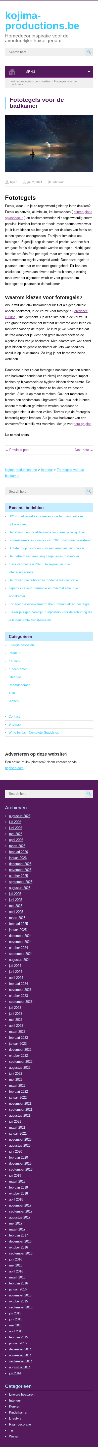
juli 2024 (15, 966)
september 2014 (20, 1361)
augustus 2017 (19, 1217)
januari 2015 (18, 1343)
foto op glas (82, 424)
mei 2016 (15, 1265)
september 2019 (20, 1169)
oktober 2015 (18, 1301)
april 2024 (16, 978)
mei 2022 (15, 1079)
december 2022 (20, 1049)
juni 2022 (15, 1073)
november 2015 (20, 1295)
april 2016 (16, 1271)
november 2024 (20, 942)
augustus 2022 (19, 1067)
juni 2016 (15, 1259)
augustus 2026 (19, 816)
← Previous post (17, 450)
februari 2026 (18, 852)
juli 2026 (15, 822)
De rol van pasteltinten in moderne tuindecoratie (43, 580)
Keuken (14, 661)
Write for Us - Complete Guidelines (34, 732)
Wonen (14, 701)
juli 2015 (15, 1313)
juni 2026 (15, 828)
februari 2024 (18, 984)
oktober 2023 (18, 996)
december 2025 (20, 864)
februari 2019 (18, 1187)
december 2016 (20, 1241)
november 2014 (20, 1355)
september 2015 (20, 1307)
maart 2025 (17, 918)
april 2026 (16, 840)
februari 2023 (18, 1037)
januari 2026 (18, 858)
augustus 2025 (19, 888)
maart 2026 (17, 846)
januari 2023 (18, 1043)
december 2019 (20, 1163)
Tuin (12, 693)
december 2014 (20, 1349)
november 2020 (20, 1139)
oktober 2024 (18, 948)
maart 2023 (17, 1032)
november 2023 (20, 990)
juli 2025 (15, 894)
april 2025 (16, 912)
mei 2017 (15, 1223)
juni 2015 (15, 1319)
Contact (14, 716)
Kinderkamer (18, 669)
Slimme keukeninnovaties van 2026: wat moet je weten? (49, 540)
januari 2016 (18, 1289)
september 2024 (20, 954)
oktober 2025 (18, 876)
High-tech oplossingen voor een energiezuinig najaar (46, 548)
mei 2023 (15, 1020)
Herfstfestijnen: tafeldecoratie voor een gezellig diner (47, 532)
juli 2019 (15, 1175)
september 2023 (20, 1002)
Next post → (84, 450)
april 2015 (16, 1331)
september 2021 (20, 1109)
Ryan (13, 182)
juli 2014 (15, 1373)
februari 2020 (18, 1157)
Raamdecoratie (19, 685)
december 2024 (20, 936)
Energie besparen (21, 645)
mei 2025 (15, 906)
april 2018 (16, 1199)
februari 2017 (18, 1235)
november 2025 (20, 870)
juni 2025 (15, 900)
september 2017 (20, 1211)
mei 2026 (15, 834)
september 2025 (20, 882)
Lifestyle (15, 677)
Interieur (58, 182)
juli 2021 (15, 1121)
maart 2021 (17, 1127)
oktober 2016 (18, 1247)
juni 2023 (15, 1014)
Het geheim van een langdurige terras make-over (44, 556)
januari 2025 (18, 930)
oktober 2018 (18, 1193)
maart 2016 (17, 1277)
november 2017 (20, 1205)
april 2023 (16, 1026)
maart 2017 (17, 1229)
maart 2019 (17, 1181)
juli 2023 (15, 1008)
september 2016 (20, 1253)
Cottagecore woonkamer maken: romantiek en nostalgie (49, 604)
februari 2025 (18, 924)
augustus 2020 (19, 1145)
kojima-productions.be (42, 20)
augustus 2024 (19, 960)
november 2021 (20, 1103)
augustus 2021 (19, 1115)
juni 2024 (15, 972)
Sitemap (15, 724)
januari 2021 (18, 1133)
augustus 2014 (19, 1367)
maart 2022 (17, 1085)
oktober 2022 (18, 1055)
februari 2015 (18, 1337)
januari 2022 (18, 1097)
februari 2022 (18, 1091)
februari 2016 (18, 1283)
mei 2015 (15, 1325)
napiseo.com (14, 768)
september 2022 (20, 1061)
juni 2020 (15, 1151)
